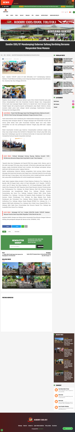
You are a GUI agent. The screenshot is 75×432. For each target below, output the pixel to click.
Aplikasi (37, 15)
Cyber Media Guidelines (39, 426)
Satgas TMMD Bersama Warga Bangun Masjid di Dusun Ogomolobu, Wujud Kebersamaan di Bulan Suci (68, 84)
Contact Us (30, 426)
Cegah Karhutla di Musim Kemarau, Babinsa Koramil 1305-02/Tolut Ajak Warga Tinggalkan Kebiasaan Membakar (43, 272)
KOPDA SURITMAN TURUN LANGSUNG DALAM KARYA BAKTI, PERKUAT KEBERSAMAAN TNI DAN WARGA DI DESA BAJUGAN (26, 285)
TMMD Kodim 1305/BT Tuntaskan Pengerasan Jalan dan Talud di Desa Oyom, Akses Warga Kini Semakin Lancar (68, 76)
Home (7, 15)
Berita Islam (61, 395)
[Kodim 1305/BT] (37, 422)
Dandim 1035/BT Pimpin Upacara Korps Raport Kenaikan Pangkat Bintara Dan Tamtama (68, 92)
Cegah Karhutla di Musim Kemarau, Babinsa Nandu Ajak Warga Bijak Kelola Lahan (42, 285)
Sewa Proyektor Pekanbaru (64, 406)
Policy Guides (48, 426)
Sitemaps (20, 426)
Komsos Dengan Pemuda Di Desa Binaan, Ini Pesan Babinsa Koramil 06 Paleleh (68, 67)
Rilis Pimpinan (56, 104)
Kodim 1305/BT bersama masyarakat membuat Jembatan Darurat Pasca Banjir (68, 61)
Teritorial (55, 107)
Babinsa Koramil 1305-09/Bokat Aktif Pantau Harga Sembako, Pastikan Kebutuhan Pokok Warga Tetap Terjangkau (26, 272)
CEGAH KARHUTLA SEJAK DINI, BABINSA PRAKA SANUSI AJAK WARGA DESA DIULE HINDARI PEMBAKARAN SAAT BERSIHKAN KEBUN (68, 376)
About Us (25, 426)
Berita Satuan (17, 231)
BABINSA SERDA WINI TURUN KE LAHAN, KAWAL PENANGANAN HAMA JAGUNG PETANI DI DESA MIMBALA (10, 285)
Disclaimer (54, 426)
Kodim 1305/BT (40, 429)
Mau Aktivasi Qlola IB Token (64, 389)
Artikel (9, 231)
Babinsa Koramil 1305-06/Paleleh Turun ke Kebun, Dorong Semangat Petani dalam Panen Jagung (37, 6)
